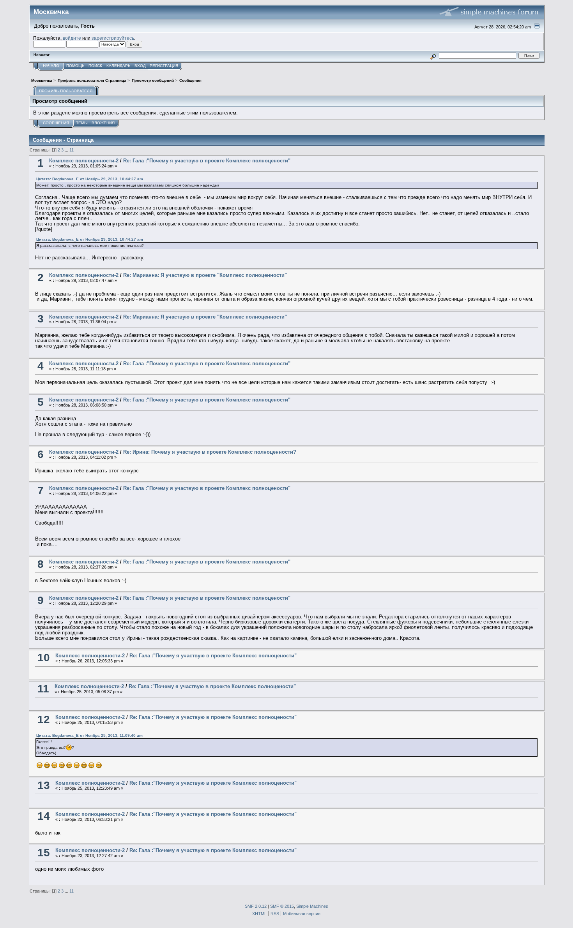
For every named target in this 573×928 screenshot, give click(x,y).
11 (71, 150)
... (67, 150)
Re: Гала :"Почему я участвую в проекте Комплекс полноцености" (206, 161)
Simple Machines (312, 906)
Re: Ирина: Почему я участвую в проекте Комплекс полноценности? (209, 452)
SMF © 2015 (282, 906)
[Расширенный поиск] (433, 55)
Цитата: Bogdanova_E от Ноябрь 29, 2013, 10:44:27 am (89, 179)
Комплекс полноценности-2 (83, 161)
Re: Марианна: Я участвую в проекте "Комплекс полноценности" (205, 275)
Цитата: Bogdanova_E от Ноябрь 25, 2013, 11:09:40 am (89, 735)
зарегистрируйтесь (113, 38)
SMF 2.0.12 (256, 906)
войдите (72, 38)
